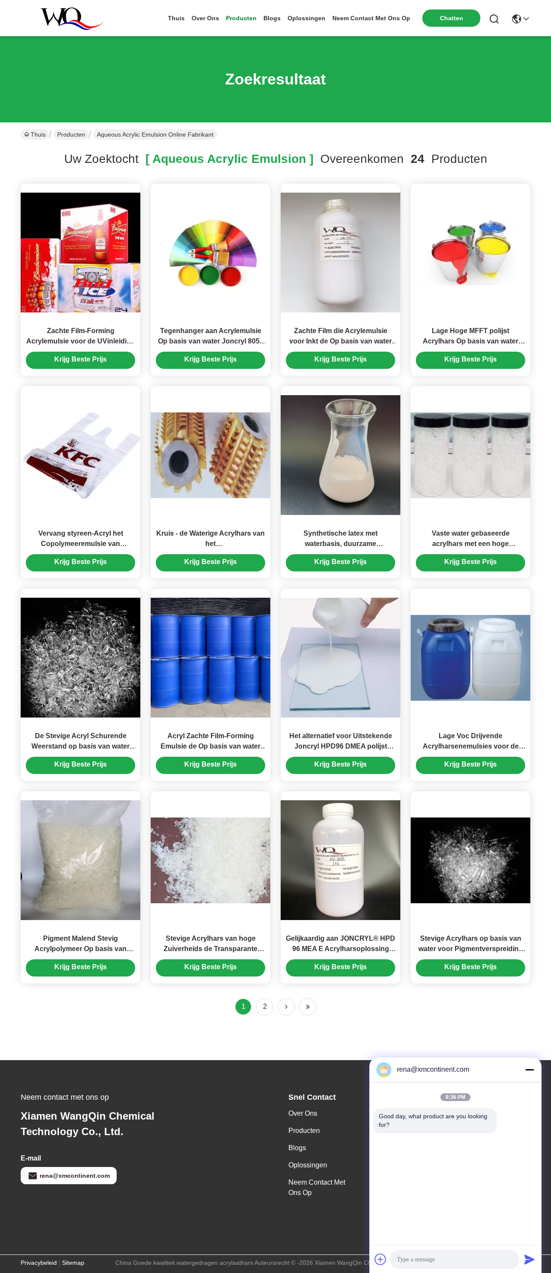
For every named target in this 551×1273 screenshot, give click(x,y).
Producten (71, 134)
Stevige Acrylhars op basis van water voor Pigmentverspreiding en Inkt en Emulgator (470, 949)
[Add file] (381, 1259)
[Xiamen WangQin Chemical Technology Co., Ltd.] (68, 18)
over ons (205, 18)
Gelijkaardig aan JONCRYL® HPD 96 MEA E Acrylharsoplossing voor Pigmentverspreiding (340, 949)
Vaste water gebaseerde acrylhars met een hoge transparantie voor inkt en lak (470, 544)
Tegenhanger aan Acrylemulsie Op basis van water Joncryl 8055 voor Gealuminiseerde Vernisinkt (211, 341)
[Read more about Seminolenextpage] (286, 1006)
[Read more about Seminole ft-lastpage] (308, 1006)
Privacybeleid (39, 1262)
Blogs (297, 1147)
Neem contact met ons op (316, 1187)
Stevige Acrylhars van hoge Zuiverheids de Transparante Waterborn (210, 949)
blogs (272, 18)
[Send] (529, 1259)
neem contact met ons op (371, 18)
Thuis (176, 18)
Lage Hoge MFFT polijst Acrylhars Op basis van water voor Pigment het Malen (470, 341)
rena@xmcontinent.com (75, 1175)
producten (241, 18)
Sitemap (73, 1262)
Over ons (302, 1113)
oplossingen (306, 18)
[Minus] (529, 1069)
